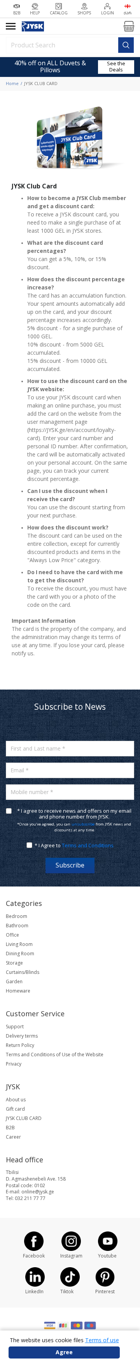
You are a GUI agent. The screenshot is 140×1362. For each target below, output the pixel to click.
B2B (10, 1127)
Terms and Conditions (88, 845)
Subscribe (70, 865)
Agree (64, 1352)
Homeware (18, 991)
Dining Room (20, 953)
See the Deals (116, 67)
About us (16, 1099)
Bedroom (16, 916)
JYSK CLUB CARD (24, 1118)
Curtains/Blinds (22, 972)
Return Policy (20, 1045)
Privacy (13, 1064)
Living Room (19, 944)
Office (12, 935)
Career (13, 1137)
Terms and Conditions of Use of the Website (54, 1054)
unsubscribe (83, 824)
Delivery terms (22, 1036)
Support (15, 1026)
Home (12, 83)
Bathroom (17, 925)
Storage (14, 963)
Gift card (15, 1109)
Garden (14, 981)
